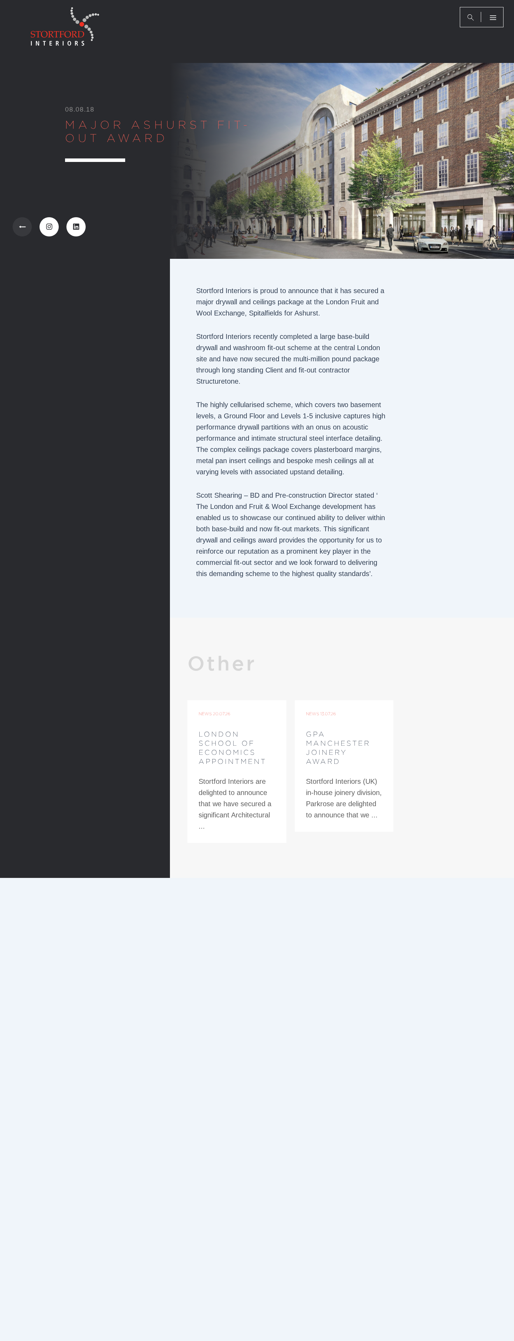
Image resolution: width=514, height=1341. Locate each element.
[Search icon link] (471, 17)
